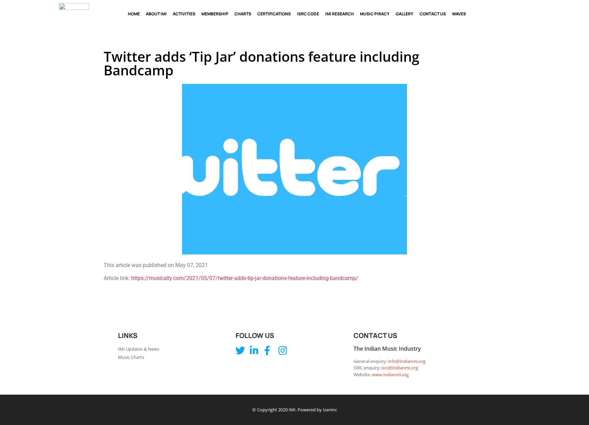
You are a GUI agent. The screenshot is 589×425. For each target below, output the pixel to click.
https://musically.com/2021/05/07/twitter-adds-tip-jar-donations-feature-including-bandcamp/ (244, 278)
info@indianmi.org (406, 361)
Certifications (274, 14)
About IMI (156, 14)
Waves (459, 14)
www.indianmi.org (390, 374)
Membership (214, 14)
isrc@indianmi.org (399, 368)
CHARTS (243, 14)
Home (134, 14)
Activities (184, 14)
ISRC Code (308, 14)
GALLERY (404, 14)
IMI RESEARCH (339, 14)
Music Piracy (375, 14)
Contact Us (433, 14)
